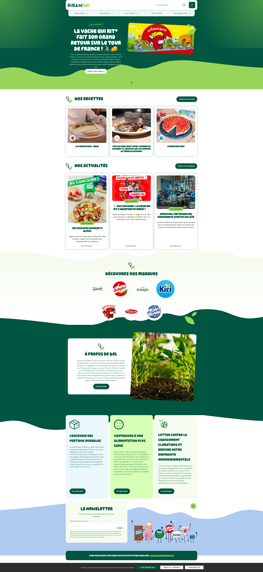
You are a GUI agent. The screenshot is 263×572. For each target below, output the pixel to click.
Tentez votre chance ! (95, 71)
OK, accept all (148, 567)
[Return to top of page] (193, 506)
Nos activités (105, 13)
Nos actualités (156, 13)
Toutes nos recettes (187, 99)
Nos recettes (80, 13)
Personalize (194, 567)
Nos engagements (181, 13)
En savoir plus (101, 386)
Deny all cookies (172, 567)
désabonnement (84, 537)
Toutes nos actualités (186, 166)
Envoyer (119, 528)
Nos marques (130, 13)
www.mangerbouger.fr (162, 555)
